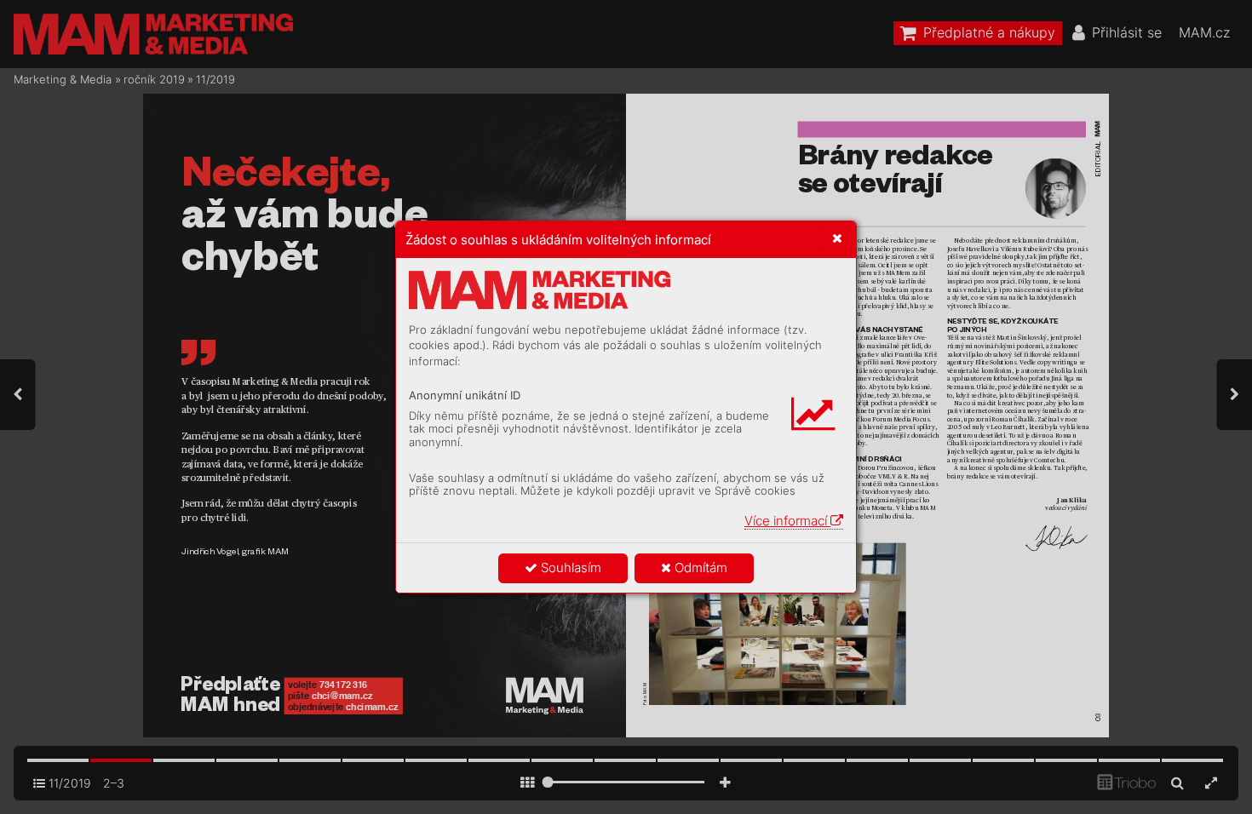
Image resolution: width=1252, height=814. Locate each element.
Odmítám (699, 567)
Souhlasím (569, 567)
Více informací (787, 521)
